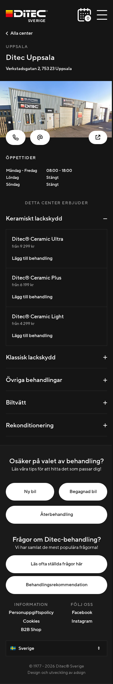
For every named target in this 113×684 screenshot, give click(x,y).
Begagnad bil (83, 491)
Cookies (31, 621)
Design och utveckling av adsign (56, 672)
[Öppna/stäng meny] (102, 14)
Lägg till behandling (32, 258)
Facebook (82, 612)
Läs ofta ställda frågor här (57, 564)
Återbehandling (56, 514)
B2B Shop (31, 629)
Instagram (82, 621)
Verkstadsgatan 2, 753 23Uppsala (39, 68)
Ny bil (30, 491)
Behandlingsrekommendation (57, 585)
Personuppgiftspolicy (31, 612)
